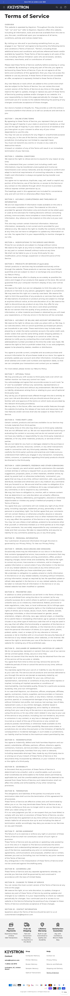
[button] (4, 7)
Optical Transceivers (33, 973)
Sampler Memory (32, 968)
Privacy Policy (52, 960)
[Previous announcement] (4, 2)
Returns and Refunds (54, 964)
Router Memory (31, 964)
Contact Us (51, 956)
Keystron (34, 991)
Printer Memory (31, 960)
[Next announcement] (66, 2)
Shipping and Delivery (55, 968)
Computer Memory (33, 956)
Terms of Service (53, 973)
